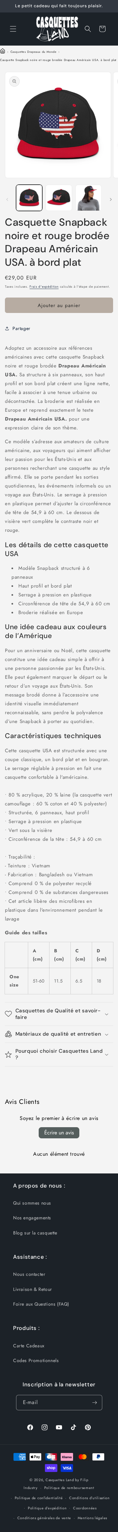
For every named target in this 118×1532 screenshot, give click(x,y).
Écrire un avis (59, 1132)
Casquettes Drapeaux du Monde (33, 52)
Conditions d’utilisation (89, 1498)
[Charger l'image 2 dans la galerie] (59, 198)
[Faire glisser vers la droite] (111, 199)
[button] (13, 29)
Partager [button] (21, 328)
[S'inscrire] (95, 1402)
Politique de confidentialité (39, 1498)
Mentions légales (92, 1518)
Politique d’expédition (47, 1508)
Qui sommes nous (32, 1203)
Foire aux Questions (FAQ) (41, 1304)
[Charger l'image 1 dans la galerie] (29, 198)
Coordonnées (85, 1508)
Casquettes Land (60, 1479)
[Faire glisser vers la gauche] (7, 199)
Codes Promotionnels (36, 1360)
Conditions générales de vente (44, 1518)
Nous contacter (29, 1274)
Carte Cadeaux (29, 1345)
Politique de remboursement (69, 1487)
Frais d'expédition (44, 286)
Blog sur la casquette (35, 1233)
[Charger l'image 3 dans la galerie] (88, 198)
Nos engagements (32, 1217)
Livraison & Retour (32, 1289)
